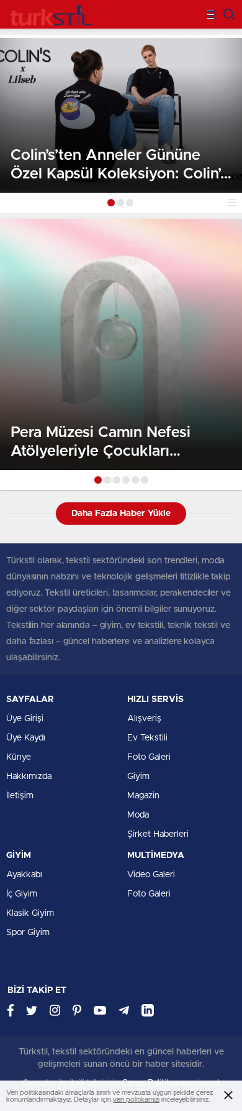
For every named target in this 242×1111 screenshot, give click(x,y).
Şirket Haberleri (158, 834)
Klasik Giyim (30, 913)
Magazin (143, 795)
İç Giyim (21, 894)
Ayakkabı (24, 874)
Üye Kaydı (25, 738)
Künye (18, 757)
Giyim (138, 776)
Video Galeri (151, 874)
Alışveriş (144, 718)
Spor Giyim (28, 932)
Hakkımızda (29, 776)
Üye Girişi (24, 718)
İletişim (20, 795)
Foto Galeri (149, 757)
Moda (138, 815)
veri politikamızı (136, 1099)
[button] (111, 202)
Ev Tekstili (147, 738)
